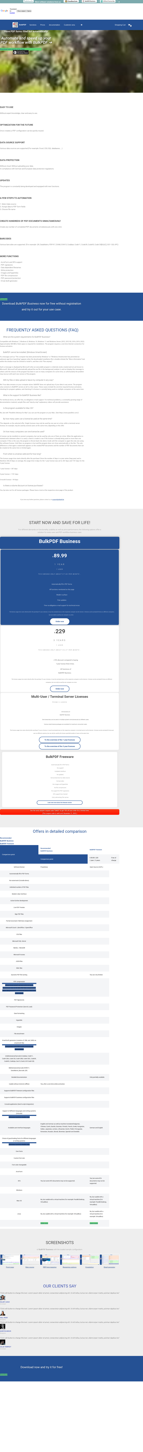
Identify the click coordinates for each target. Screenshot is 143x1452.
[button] (42, 337)
